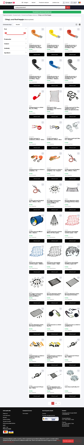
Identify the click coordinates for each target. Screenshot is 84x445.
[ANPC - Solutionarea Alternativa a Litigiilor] (51, 418)
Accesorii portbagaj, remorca (29, 15)
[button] (66, 2)
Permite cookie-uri (68, 441)
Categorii (26, 2)
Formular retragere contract (48, 415)
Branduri (5, 417)
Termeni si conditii (7, 421)
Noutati (33, 2)
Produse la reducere (44, 2)
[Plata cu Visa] (11, 432)
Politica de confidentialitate (9, 423)
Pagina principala (7, 15)
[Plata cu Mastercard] (5, 432)
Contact (44, 413)
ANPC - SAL (5, 427)
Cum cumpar (25, 413)
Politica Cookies (6, 419)
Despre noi (5, 413)
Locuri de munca (6, 415)
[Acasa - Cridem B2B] (11, 2)
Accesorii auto (16, 15)
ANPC (4, 425)
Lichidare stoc (55, 2)
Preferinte (77, 441)
